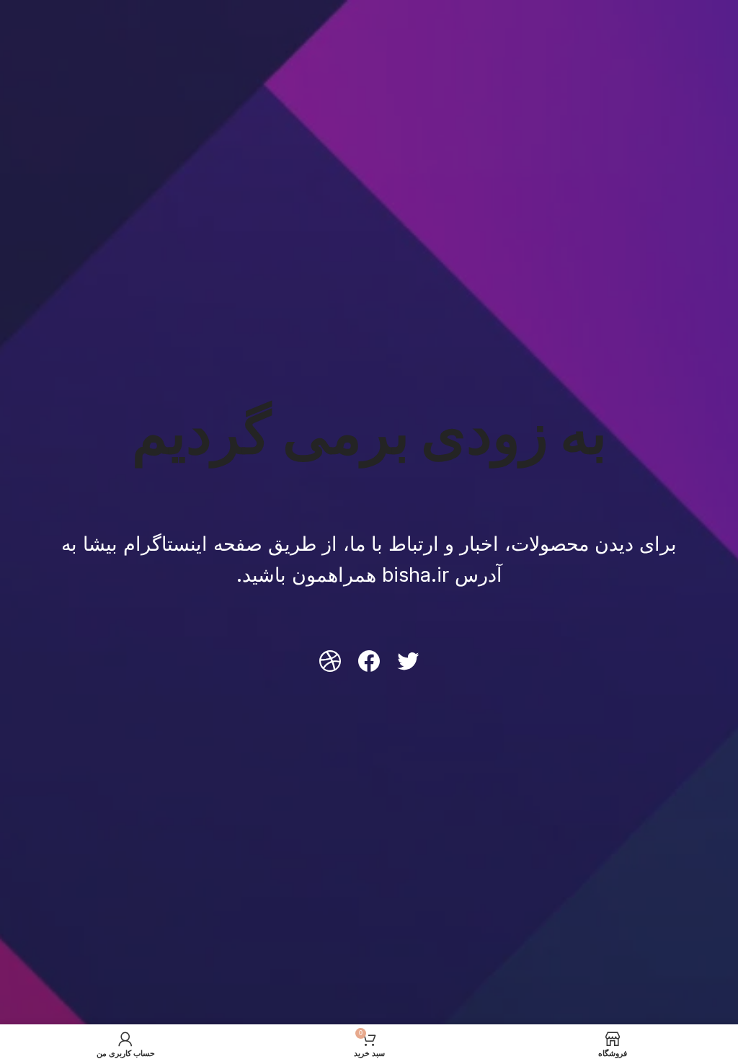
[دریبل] (330, 661)
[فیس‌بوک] (369, 661)
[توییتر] (408, 661)
